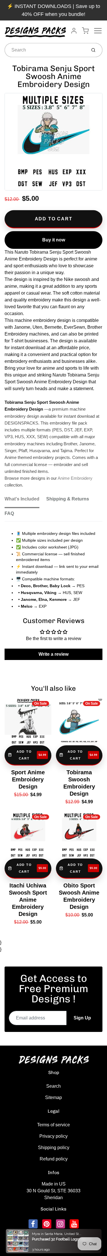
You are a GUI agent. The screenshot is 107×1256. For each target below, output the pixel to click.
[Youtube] (74, 1224)
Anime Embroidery (75, 478)
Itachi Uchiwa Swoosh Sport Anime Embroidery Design (28, 899)
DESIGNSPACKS (59, 1234)
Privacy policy (53, 1136)
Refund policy (54, 1158)
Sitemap (53, 1097)
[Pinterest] (47, 1224)
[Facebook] (33, 1224)
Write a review (53, 654)
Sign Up (82, 1017)
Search (53, 1086)
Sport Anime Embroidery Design (28, 779)
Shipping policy (53, 1147)
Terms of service (53, 1124)
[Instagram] (60, 1224)
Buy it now (53, 239)
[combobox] (45, 50)
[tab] (25, 500)
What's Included (22, 498)
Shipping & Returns (67, 498)
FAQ (9, 513)
